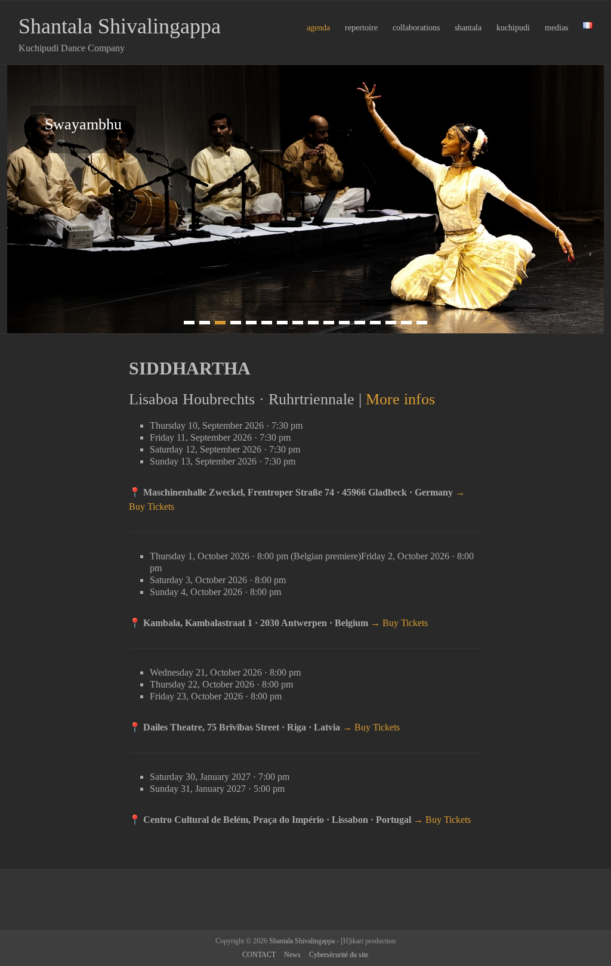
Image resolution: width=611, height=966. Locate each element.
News (292, 954)
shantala (468, 27)
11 (344, 322)
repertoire (361, 27)
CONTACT (259, 954)
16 (422, 322)
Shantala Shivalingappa (119, 26)
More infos (400, 399)
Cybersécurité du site (338, 954)
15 (406, 322)
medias (556, 27)
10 (329, 322)
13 (375, 322)
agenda (318, 27)
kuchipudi (513, 27)
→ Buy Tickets (399, 623)
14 (391, 322)
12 (360, 322)
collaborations (416, 27)
